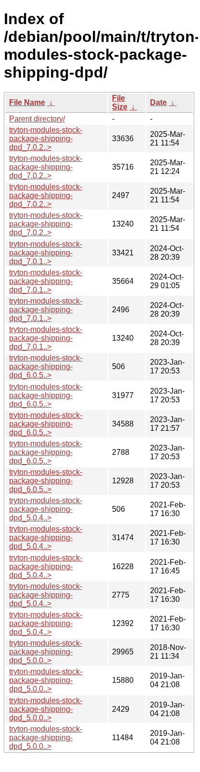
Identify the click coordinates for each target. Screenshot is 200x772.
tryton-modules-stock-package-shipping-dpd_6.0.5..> (45, 366)
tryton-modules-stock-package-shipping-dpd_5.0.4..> (45, 509)
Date (158, 102)
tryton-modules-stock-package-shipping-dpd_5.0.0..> (45, 652)
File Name (27, 102)
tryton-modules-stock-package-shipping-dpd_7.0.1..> (45, 253)
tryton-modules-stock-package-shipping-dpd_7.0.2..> (45, 138)
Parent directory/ (37, 119)
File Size (119, 102)
